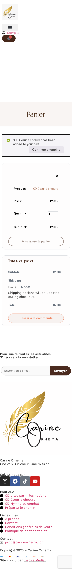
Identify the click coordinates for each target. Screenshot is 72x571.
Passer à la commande (36, 318)
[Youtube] (35, 481)
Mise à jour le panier (36, 241)
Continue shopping (46, 150)
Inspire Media (35, 560)
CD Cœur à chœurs (45, 189)
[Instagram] (5, 481)
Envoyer (60, 371)
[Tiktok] (25, 481)
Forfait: (19, 287)
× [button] (57, 176)
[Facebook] (15, 481)
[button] (10, 27)
